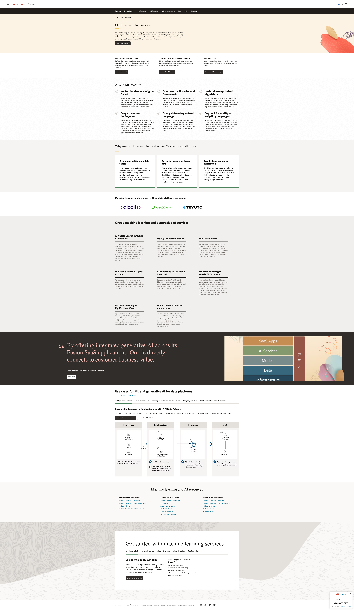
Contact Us (191, 605)
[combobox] (177, 4)
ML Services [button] (142, 11)
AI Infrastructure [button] (167, 11)
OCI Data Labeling (209, 506)
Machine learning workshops (170, 500)
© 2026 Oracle (118, 605)
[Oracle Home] (17, 4)
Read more (71, 377)
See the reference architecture (125, 418)
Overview (118, 11)
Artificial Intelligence (126, 17)
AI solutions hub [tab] (132, 551)
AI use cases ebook (166, 512)
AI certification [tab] (179, 551)
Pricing (186, 11)
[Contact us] (346, 4)
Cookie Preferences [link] (147, 605)
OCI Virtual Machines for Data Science (131, 509)
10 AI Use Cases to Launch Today (126, 58)
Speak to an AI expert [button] (123, 43)
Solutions (194, 11)
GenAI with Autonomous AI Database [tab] (213, 401)
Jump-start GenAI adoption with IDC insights (175, 58)
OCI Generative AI (166, 509)
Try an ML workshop (211, 58)
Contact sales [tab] (193, 551)
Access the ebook (122, 72)
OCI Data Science (124, 506)
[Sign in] (342, 4)
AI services (164, 503)
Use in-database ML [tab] (142, 401)
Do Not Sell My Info (135, 605)
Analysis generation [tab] (190, 401)
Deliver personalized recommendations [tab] (166, 401)
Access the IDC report (167, 72)
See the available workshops (213, 72)
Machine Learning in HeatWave (129, 500)
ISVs (179, 11)
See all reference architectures (125, 396)
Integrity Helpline (182, 605)
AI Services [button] (154, 11)
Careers (163, 605)
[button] (8, 4)
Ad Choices (156, 605)
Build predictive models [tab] (123, 401)
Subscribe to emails (171, 605)
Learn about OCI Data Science (147, 418)
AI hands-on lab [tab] (148, 551)
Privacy (127, 605)
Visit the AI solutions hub (134, 578)
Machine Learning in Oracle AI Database (132, 503)
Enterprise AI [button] (128, 11)
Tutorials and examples (168, 514)
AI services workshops (167, 506)
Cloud (116, 17)
